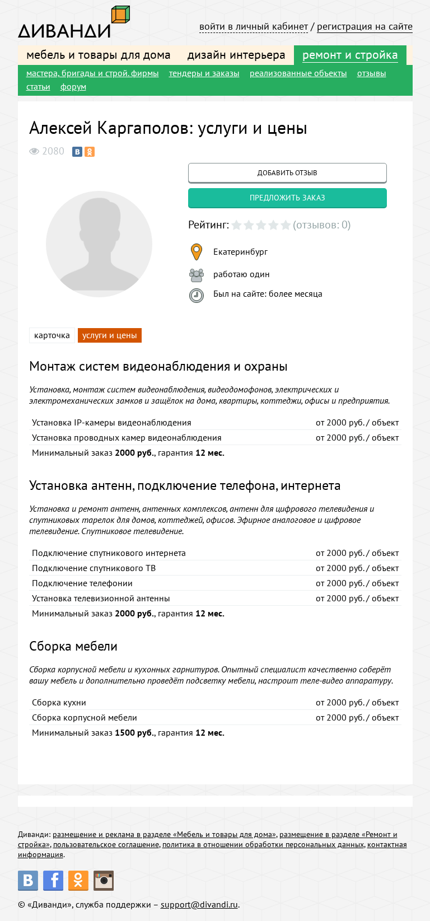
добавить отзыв (287, 172)
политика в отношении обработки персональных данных (263, 844)
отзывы (371, 72)
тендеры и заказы (204, 72)
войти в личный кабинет (253, 26)
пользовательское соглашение (106, 844)
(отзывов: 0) (322, 224)
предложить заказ (287, 198)
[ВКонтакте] (77, 152)
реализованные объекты (298, 72)
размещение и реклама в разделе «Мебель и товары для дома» (164, 834)
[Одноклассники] (90, 152)
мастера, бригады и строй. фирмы (92, 72)
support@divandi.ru (199, 904)
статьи (38, 86)
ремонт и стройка (350, 54)
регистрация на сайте (365, 26)
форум (73, 86)
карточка (52, 334)
